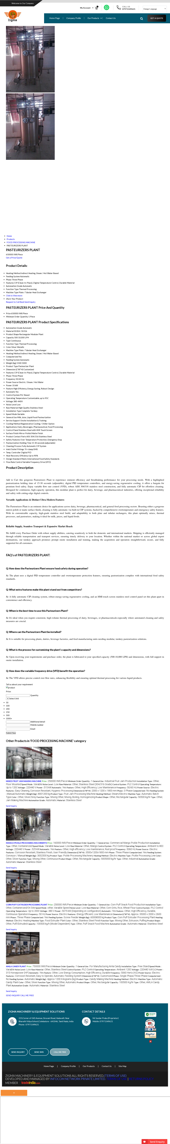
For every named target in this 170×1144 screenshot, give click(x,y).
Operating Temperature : (144, 846)
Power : (44, 787)
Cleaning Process (13, 446)
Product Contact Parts (16, 436)
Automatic (10, 392)
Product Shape (12, 334)
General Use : (115, 781)
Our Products (93, 18)
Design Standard (13, 459)
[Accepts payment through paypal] (150, 1037)
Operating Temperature (16, 398)
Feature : (91, 787)
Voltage (9, 401)
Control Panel (12, 430)
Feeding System (13, 360)
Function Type (12, 344)
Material (10, 331)
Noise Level (11, 404)
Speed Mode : (32, 784)
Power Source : (148, 787)
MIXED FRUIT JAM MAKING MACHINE (23, 781)
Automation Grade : (42, 800)
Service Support (13, 420)
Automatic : (59, 787)
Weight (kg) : (38, 794)
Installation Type (13, 411)
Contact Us (111, 18)
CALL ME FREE (27, 995)
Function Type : (66, 797)
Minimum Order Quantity (17, 316)
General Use (11, 417)
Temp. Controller (13, 452)
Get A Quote (156, 18)
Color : (24, 797)
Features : (39, 791)
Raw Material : (85, 784)
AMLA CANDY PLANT (16, 966)
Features (10, 372)
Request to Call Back (15, 302)
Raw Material (12, 408)
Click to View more (14, 295)
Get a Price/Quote (14, 257)
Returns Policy (141, 1079)
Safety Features (13, 439)
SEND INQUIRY (13, 995)
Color (8, 347)
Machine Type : (136, 855)
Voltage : (27, 787)
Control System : (126, 784)
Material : (69, 800)
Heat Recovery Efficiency (17, 455)
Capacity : (140, 797)
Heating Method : (112, 794)
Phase (8, 376)
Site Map (122, 1066)
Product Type (12, 366)
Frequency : (126, 787)
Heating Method (13, 353)
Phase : (124, 791)
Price (8, 313)
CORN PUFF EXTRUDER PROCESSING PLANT (27, 904)
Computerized (12, 356)
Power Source (12, 382)
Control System (13, 395)
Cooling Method (13, 423)
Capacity (10, 337)
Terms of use (116, 1079)
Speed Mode (11, 414)
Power (9, 385)
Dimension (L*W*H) (14, 369)
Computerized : (141, 791)
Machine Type (12, 350)
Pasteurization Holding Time (18, 443)
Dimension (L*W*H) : (95, 791)
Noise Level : (50, 784)
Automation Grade (14, 328)
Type (8, 340)
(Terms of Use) (115, 1075)
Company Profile (73, 18)
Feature (9, 388)
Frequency (10, 379)
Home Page (54, 18)
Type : (127, 859)
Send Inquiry (30, 302)
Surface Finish (12, 433)
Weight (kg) (11, 363)
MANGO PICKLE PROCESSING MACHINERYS (26, 843)
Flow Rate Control (14, 462)
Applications (11, 427)
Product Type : (73, 794)
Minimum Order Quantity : (80, 781)
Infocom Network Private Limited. (78, 1079)
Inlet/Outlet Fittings (15, 449)
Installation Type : (135, 966)
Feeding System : (63, 917)
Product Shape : (112, 797)
